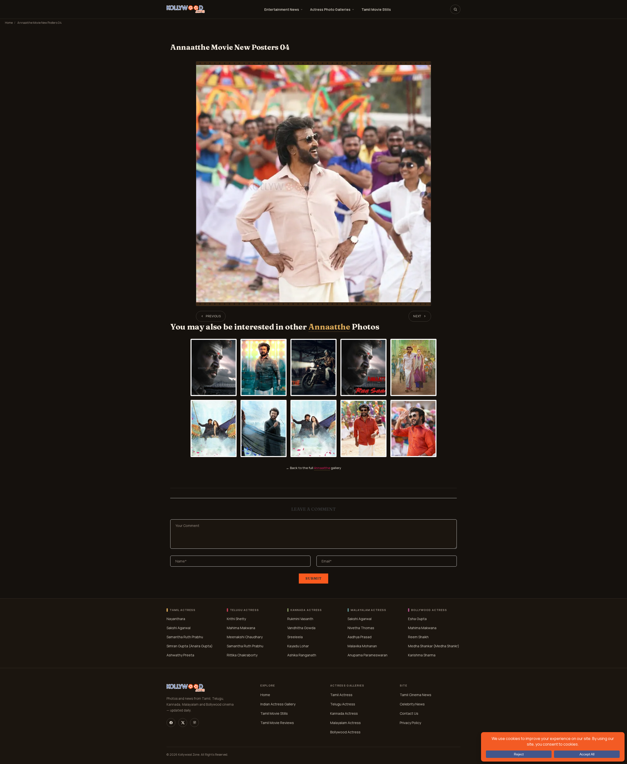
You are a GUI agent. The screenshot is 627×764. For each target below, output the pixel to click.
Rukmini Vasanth (300, 618)
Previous (213, 316)
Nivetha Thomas (361, 627)
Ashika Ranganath (301, 655)
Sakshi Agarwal (179, 627)
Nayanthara (176, 618)
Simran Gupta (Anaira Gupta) (190, 646)
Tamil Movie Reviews (277, 722)
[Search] (455, 9)
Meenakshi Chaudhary (245, 637)
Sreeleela (295, 637)
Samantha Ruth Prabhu (185, 637)
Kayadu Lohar (298, 646)
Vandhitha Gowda (301, 627)
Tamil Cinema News (415, 694)
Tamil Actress (341, 694)
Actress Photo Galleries (330, 9)
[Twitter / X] (182, 722)
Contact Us (409, 713)
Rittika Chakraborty (242, 655)
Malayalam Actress (345, 722)
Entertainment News (281, 9)
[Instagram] (194, 722)
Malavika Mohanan (362, 646)
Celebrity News (412, 704)
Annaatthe (329, 326)
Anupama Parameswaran (367, 655)
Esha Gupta (417, 618)
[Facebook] (171, 722)
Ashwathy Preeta (180, 655)
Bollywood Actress (345, 732)
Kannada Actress (344, 713)
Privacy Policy (410, 722)
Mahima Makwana (241, 627)
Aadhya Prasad (360, 637)
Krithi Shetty (236, 618)
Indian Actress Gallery (277, 704)
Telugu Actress (342, 704)
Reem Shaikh (418, 637)
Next (417, 316)
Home (9, 23)
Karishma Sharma (421, 655)
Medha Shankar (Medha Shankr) (433, 646)
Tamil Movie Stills (376, 9)
